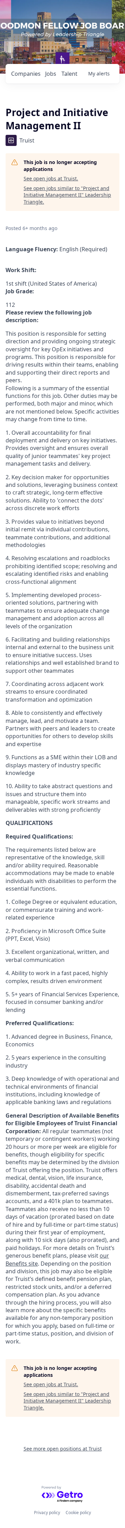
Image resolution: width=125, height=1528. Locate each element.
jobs (50, 73)
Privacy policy (47, 1512)
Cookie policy (78, 1512)
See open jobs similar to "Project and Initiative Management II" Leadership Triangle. (67, 195)
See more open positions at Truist (63, 1448)
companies (26, 73)
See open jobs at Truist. (51, 178)
